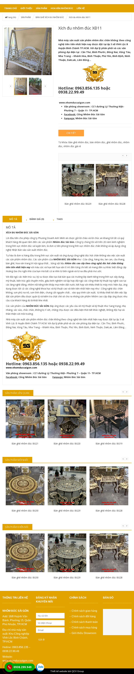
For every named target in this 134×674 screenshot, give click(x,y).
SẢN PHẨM (41, 8)
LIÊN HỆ (80, 8)
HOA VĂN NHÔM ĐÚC (62, 8)
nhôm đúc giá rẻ (72, 146)
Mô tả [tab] (13, 218)
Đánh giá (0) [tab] (37, 218)
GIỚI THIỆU (26, 8)
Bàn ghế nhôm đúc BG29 (78, 203)
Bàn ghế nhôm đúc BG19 (109, 443)
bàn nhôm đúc (97, 142)
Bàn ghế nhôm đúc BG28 (112, 203)
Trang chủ (10, 8)
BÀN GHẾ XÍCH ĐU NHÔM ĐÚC (50, 17)
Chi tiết (71, 132)
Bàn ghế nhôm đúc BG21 (25, 443)
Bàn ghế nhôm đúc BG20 (67, 443)
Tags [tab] (60, 218)
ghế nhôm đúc (114, 142)
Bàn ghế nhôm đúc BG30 (25, 510)
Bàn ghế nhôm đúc (78, 142)
